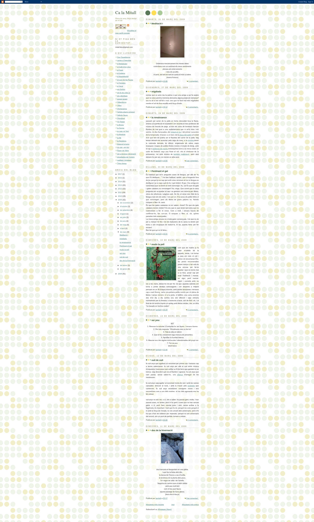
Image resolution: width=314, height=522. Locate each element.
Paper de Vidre (123, 151)
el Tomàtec (121, 83)
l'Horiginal (121, 118)
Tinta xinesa (121, 163)
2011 (120, 192)
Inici (173, 505)
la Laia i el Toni (123, 131)
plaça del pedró (185, 135)
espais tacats (122, 99)
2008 (120, 274)
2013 (120, 185)
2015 (120, 178)
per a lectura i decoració (126, 154)
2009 (120, 200)
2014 (120, 181)
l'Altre (119, 105)
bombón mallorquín (181, 154)
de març (123, 232)
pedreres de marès (160, 149)
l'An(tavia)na (122, 109)
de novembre (125, 203)
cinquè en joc (176, 132)
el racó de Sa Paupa (125, 80)
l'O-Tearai (121, 122)
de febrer (124, 265)
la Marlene (121, 134)
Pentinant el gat (159, 171)
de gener (124, 269)
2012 (120, 189)
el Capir (120, 70)
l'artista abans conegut (126, 112)
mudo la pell (157, 244)
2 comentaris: (193, 107)
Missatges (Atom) (165, 509)
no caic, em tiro (123, 147)
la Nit (119, 138)
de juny (123, 221)
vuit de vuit (157, 360)
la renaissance (159, 117)
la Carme (120, 128)
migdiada (156, 91)
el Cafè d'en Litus (124, 67)
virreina (191, 140)
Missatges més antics (190, 505)
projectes (191, 386)
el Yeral (120, 86)
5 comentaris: (193, 234)
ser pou (155, 320)
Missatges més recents (155, 505)
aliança (180, 375)
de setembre (125, 210)
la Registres (121, 141)
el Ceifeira (121, 73)
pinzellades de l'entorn (126, 157)
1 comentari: (194, 81)
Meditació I (157, 23)
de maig (123, 225)
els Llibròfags (122, 96)
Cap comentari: (192, 161)
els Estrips (121, 89)
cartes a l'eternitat (124, 60)
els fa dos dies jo (123, 93)
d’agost (123, 214)
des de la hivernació (162, 430)
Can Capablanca (123, 57)
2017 (120, 174)
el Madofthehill (122, 76)
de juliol (123, 217)
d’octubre (124, 206)
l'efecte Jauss (122, 115)
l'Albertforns (121, 102)
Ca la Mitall (125, 12)
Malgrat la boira (123, 144)
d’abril (122, 228)
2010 (120, 196)
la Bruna (120, 125)
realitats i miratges (124, 160)
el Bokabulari (122, 64)
